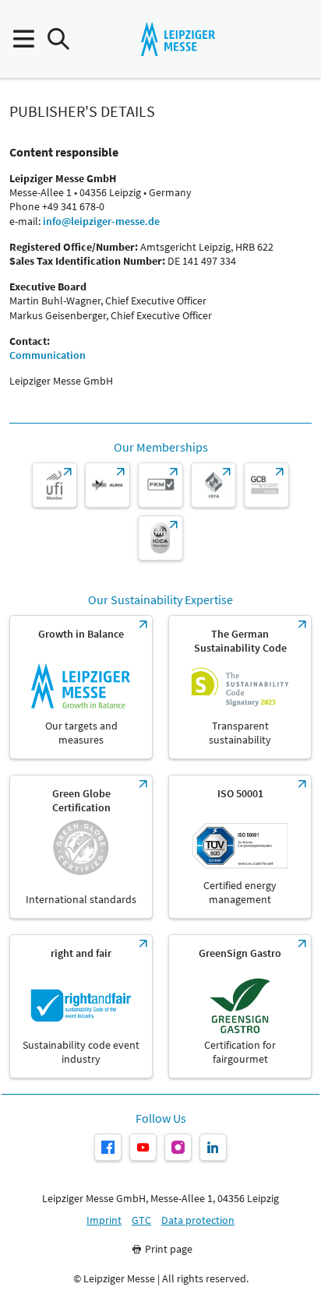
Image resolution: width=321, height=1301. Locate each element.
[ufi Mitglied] (54, 485)
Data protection (198, 1220)
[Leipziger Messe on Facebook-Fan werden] (108, 1147)
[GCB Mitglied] (266, 485)
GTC (141, 1220)
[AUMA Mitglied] (107, 485)
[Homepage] (178, 39)
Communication (47, 355)
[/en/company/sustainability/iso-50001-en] (240, 846)
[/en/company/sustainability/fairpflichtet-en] (81, 1006)
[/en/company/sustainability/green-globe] (81, 846)
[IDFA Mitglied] (213, 485)
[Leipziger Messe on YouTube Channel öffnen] (143, 1147)
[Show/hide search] (58, 39)
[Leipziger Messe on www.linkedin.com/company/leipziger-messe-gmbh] (213, 1147)
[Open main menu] (23, 39)
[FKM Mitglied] (160, 485)
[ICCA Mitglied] (160, 538)
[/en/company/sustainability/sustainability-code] (240, 687)
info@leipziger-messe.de (101, 221)
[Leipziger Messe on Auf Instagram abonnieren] (178, 1147)
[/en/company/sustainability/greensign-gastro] (240, 1006)
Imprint (104, 1220)
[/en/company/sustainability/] (81, 687)
